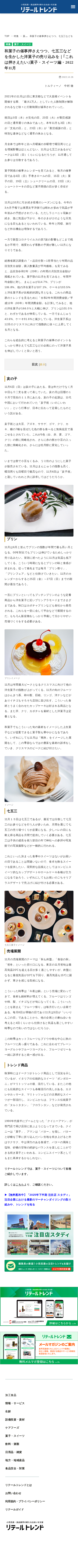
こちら (20, 1184)
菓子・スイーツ (22, 44)
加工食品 (10, 1395)
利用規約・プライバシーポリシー (25, 1501)
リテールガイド (14, 1509)
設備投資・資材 (15, 1419)
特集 (8, 44)
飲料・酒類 (12, 1444)
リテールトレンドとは (18, 1485)
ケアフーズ (12, 1427)
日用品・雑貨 (13, 1452)
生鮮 (8, 1411)
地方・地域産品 (15, 1460)
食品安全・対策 (15, 1468)
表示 (42, 364)
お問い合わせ (13, 1493)
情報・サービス (15, 1403)
